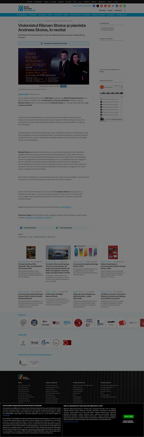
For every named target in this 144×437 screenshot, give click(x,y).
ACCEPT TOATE (129, 416)
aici (22, 427)
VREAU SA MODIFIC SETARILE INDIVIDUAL (128, 421)
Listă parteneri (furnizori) (71, 421)
